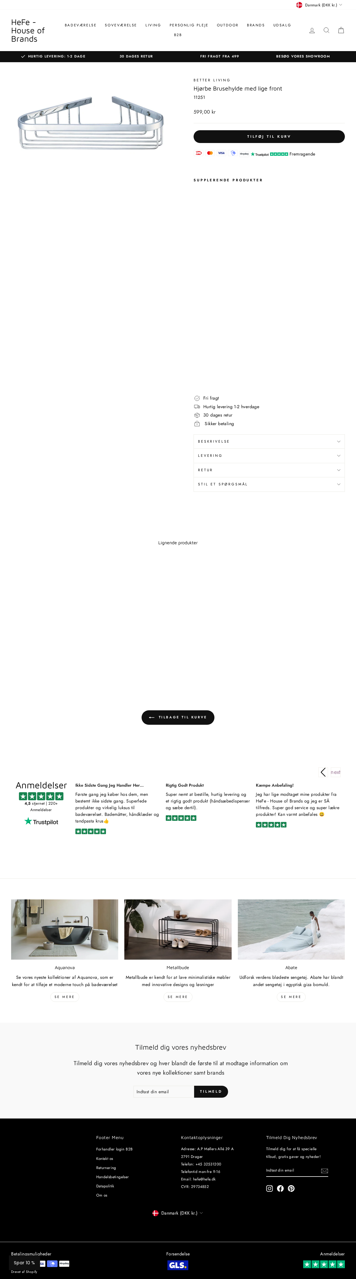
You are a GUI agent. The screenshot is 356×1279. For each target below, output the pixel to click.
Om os (101, 1195)
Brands (256, 25)
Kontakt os (104, 1158)
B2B (178, 34)
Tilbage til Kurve (182, 717)
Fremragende (302, 154)
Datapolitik (105, 1186)
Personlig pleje (189, 25)
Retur (205, 470)
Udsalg (282, 25)
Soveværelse (121, 25)
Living (153, 25)
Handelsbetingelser (112, 1177)
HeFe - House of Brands (28, 30)
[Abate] (291, 929)
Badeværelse (81, 25)
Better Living (212, 80)
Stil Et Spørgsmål (223, 484)
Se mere (65, 996)
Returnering (106, 1167)
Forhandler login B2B (114, 1149)
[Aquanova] (64, 929)
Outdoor (228, 25)
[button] (336, 772)
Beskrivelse (214, 441)
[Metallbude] (177, 929)
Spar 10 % (24, 1263)
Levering (210, 455)
